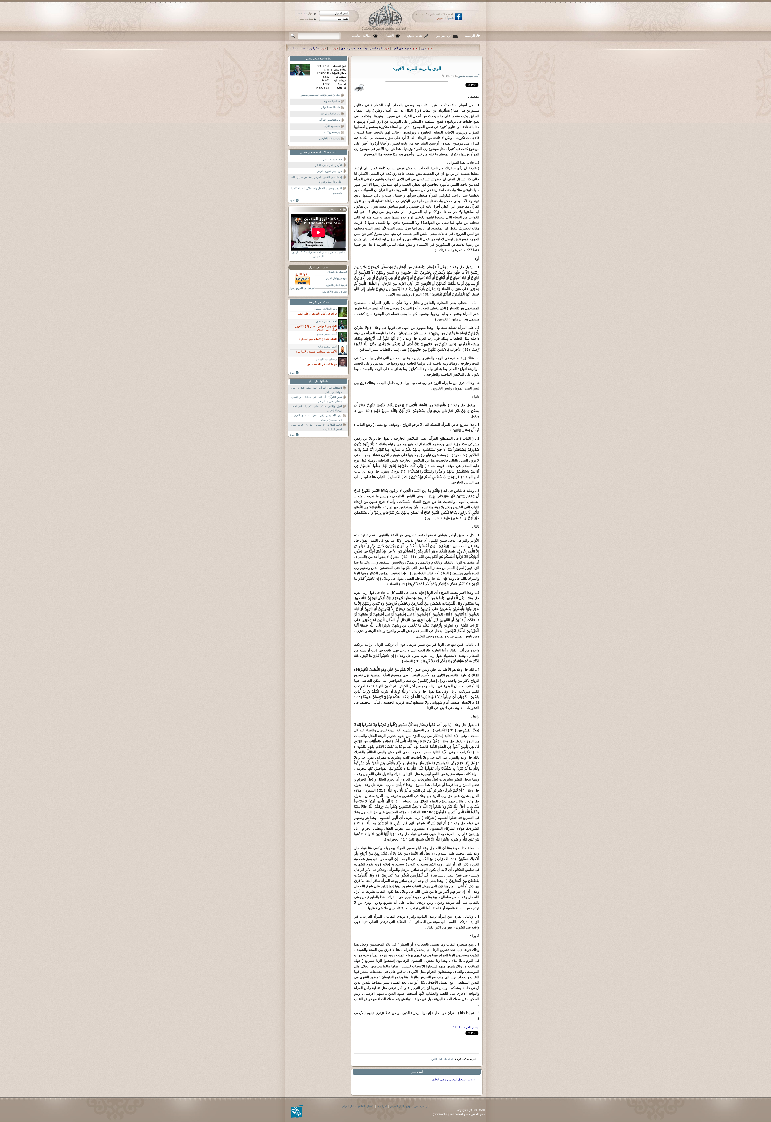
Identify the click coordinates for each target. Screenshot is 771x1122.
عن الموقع (412, 1106)
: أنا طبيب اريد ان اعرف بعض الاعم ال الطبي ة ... (316, 427)
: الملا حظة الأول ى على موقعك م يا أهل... (316, 390)
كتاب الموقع (414, 35)
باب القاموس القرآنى (329, 119)
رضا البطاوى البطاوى (325, 308)
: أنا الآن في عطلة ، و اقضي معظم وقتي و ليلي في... (316, 399)
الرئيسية (469, 35)
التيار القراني (397, 1106)
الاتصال (389, 35)
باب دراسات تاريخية (330, 113)
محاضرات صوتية (332, 101)
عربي (440, 18)
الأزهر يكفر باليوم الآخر (328, 165)
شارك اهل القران (318, 267)
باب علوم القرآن (332, 126)
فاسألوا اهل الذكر (318, 381)
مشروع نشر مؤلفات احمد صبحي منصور (320, 95)
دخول (310, 13)
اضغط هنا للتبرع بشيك (302, 288)
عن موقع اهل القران (337, 271)
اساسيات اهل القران (441, 1059)
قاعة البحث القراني (330, 107)
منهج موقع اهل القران (336, 278)
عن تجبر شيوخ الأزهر (329, 171)
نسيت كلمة (301, 13)
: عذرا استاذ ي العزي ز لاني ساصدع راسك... (316, 417)
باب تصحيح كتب (332, 132)
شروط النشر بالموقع (336, 285)
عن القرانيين (443, 35)
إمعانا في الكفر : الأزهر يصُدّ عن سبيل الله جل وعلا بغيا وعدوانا (316, 179)
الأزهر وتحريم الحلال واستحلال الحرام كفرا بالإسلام (316, 191)
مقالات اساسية (361, 35)
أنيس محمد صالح (327, 346)
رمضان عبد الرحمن (326, 359)
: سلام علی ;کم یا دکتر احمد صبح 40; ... (316, 408)
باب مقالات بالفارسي (329, 138)
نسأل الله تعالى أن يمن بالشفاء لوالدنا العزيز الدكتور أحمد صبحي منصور (401, 48)
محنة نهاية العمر (332, 159)
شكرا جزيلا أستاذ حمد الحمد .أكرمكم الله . (475, 48)
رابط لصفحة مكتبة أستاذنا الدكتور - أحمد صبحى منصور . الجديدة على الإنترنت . (308, 48)
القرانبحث (382, 1106)
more (294, 200)
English (449, 18)
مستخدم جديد (306, 18)
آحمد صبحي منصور (315, 58)
